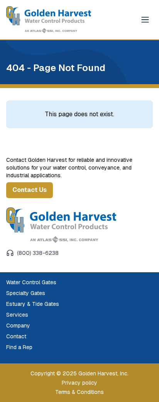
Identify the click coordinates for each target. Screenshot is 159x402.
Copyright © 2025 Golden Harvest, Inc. (79, 373)
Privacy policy (79, 382)
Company (18, 325)
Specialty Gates (25, 293)
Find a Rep (19, 347)
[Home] (61, 225)
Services (17, 314)
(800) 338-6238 (38, 252)
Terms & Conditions (79, 391)
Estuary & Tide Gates (32, 303)
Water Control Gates (31, 282)
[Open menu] (145, 19)
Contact (16, 336)
